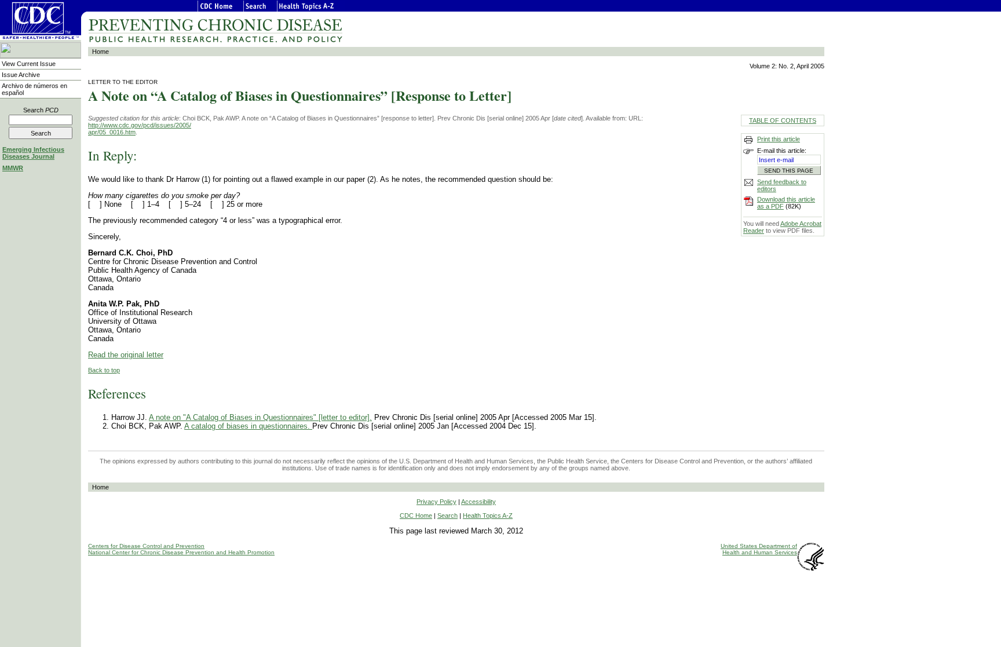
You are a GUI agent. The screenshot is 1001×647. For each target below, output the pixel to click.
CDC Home (416, 515)
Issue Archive (21, 74)
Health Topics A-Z (488, 515)
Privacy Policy (436, 501)
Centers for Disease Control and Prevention (146, 546)
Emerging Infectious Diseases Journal (33, 153)
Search (41, 110)
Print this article (778, 139)
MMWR (12, 168)
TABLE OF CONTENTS (782, 120)
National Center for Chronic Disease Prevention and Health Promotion (181, 552)
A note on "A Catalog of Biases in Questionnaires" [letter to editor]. (260, 417)
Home (100, 51)
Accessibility (478, 501)
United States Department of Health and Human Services (759, 549)
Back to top (104, 370)
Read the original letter (125, 354)
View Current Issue (29, 63)
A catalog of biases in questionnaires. (248, 426)
